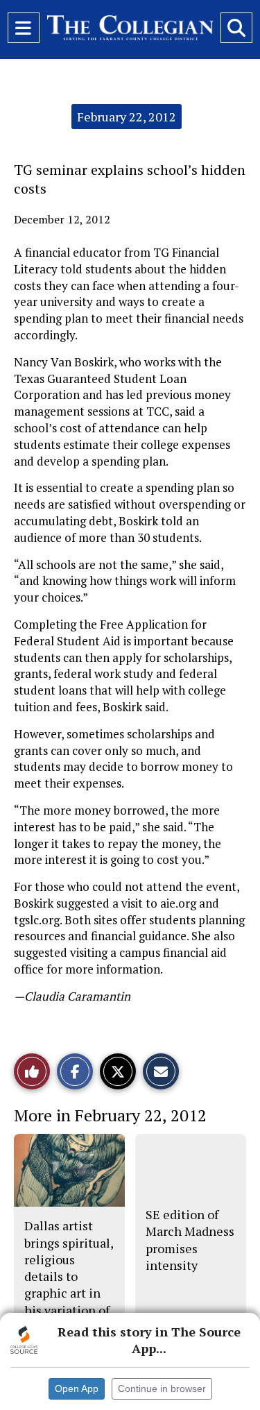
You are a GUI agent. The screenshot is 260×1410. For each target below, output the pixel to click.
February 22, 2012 (126, 116)
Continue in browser (162, 1388)
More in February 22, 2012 (110, 1115)
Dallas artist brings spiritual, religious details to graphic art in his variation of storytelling (68, 1276)
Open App (76, 1388)
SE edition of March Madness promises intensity (190, 1239)
